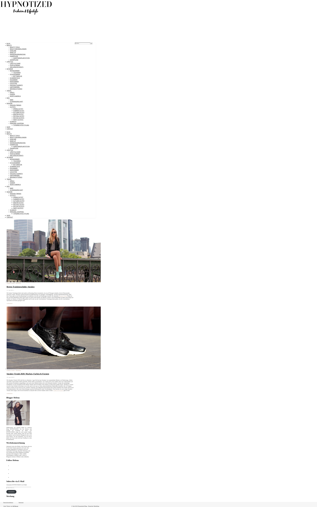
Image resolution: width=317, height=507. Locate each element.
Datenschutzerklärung (8, 502)
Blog (8, 43)
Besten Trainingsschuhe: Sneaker (21, 287)
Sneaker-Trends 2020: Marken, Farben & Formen (28, 374)
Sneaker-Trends (63, 296)
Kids (8, 98)
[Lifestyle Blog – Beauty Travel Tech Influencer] (26, 15)
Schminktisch (15, 78)
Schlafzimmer (15, 74)
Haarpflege (14, 56)
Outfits (13, 107)
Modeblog (18, 283)
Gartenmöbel (15, 87)
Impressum (21, 502)
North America (15, 96)
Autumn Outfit (18, 112)
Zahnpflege (14, 60)
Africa (12, 92)
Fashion (9, 103)
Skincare (13, 51)
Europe (12, 94)
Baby (11, 100)
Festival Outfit (18, 116)
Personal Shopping (17, 123)
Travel (9, 91)
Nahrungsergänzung (18, 54)
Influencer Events (16, 67)
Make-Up (13, 52)
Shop (8, 127)
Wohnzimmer (14, 71)
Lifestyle (10, 62)
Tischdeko (17, 72)
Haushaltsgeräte (16, 85)
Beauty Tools (15, 47)
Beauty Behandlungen (18, 49)
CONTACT (10, 129)
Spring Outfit (18, 109)
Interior (10, 69)
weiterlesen (9, 303)
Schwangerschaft (16, 101)
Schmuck (13, 121)
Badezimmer (14, 82)
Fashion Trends (15, 105)
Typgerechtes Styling (21, 125)
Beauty (9, 45)
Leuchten (13, 83)
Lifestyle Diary (15, 63)
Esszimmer (13, 80)
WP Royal (15, 506)
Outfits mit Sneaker (58, 390)
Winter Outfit (18, 114)
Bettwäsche (17, 76)
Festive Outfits (18, 118)
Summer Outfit (18, 111)
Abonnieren (11, 491)
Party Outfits (18, 120)
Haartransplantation (21, 58)
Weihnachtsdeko (16, 89)
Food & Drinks (15, 65)
